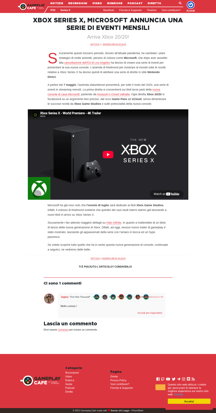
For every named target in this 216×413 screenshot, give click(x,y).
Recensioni (77, 3)
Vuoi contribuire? (171, 10)
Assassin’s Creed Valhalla (113, 94)
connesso (63, 329)
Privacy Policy (118, 380)
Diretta (154, 3)
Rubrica (69, 380)
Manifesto (108, 10)
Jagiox (65, 297)
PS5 (52, 10)
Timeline (152, 10)
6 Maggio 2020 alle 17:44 (151, 297)
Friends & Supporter (130, 10)
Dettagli (178, 394)
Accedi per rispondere (150, 313)
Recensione (72, 372)
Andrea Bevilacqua (114, 44)
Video (97, 3)
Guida (68, 384)
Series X (65, 10)
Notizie (56, 3)
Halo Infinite (113, 222)
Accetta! (189, 401)
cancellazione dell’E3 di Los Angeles (87, 62)
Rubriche (115, 3)
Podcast (135, 3)
